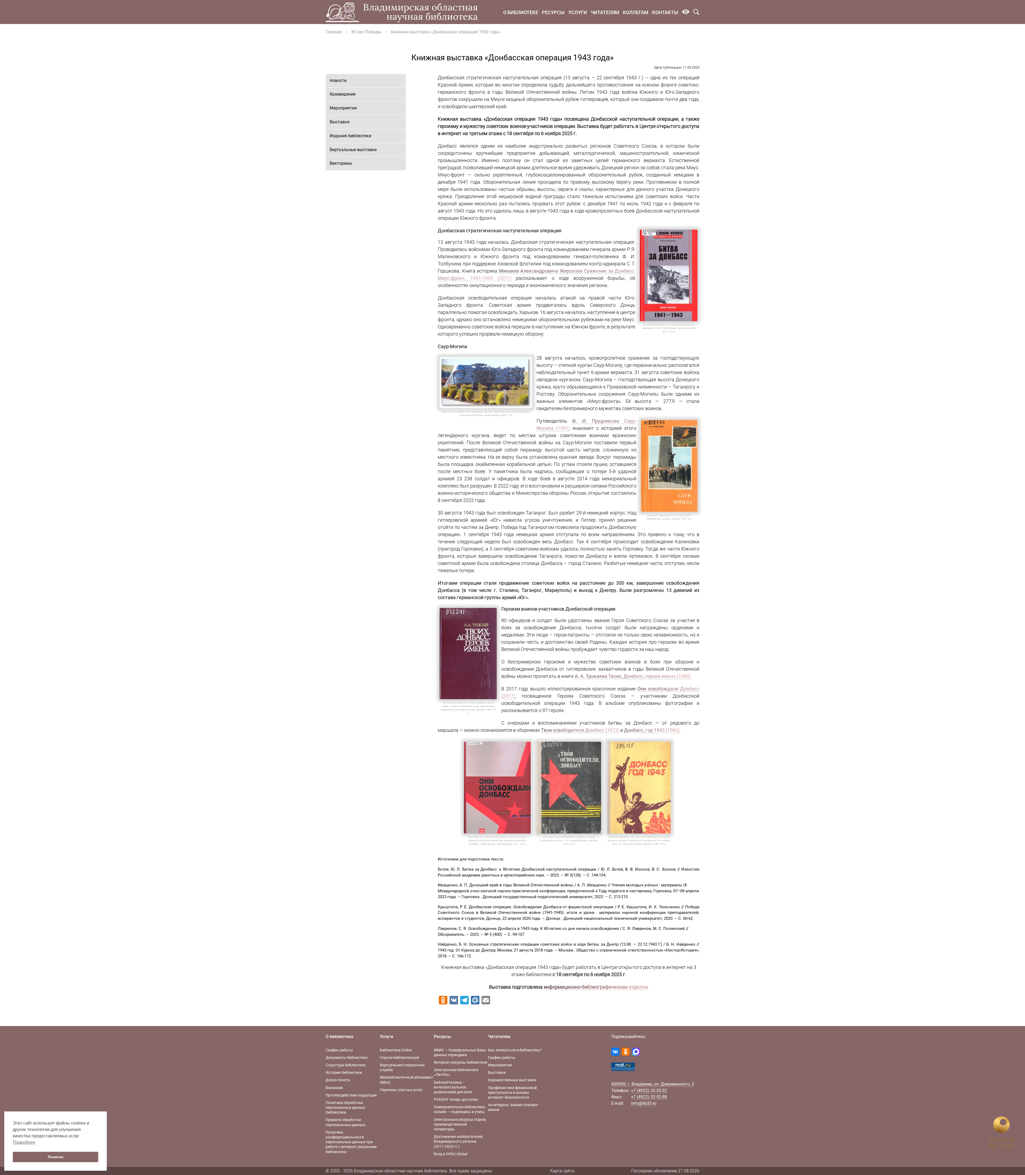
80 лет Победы (366, 31)
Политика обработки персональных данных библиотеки (345, 1107)
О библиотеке (520, 12)
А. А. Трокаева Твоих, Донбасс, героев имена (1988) (633, 676)
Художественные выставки (512, 1080)
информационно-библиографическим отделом (596, 987)
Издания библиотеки (350, 135)
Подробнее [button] (24, 1142)
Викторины (341, 163)
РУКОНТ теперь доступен (456, 1099)
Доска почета (338, 1080)
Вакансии (334, 1088)
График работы (339, 1050)
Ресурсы (553, 12)
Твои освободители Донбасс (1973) (580, 730)
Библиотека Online (396, 1050)
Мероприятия (343, 108)
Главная (334, 31)
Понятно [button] (56, 1157)
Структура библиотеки (345, 1065)
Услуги (577, 12)
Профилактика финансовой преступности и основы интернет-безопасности (512, 1092)
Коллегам (635, 12)
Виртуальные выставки (353, 149)
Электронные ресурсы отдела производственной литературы (460, 1124)
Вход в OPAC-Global (450, 1154)
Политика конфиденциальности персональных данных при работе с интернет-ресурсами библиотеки (351, 1142)
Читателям (605, 12)
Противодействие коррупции (351, 1095)
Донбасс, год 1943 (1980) (652, 730)
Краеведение (343, 94)
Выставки (339, 121)
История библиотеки (344, 1072)
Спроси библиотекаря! (399, 1057)
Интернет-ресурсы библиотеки (460, 1062)
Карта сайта (562, 1170)
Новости (338, 80)
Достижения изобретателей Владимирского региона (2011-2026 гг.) (458, 1141)
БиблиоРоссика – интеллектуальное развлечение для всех (453, 1087)
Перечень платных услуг (401, 1090)
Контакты (665, 12)
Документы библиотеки (347, 1057)
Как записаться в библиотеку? (515, 1050)
